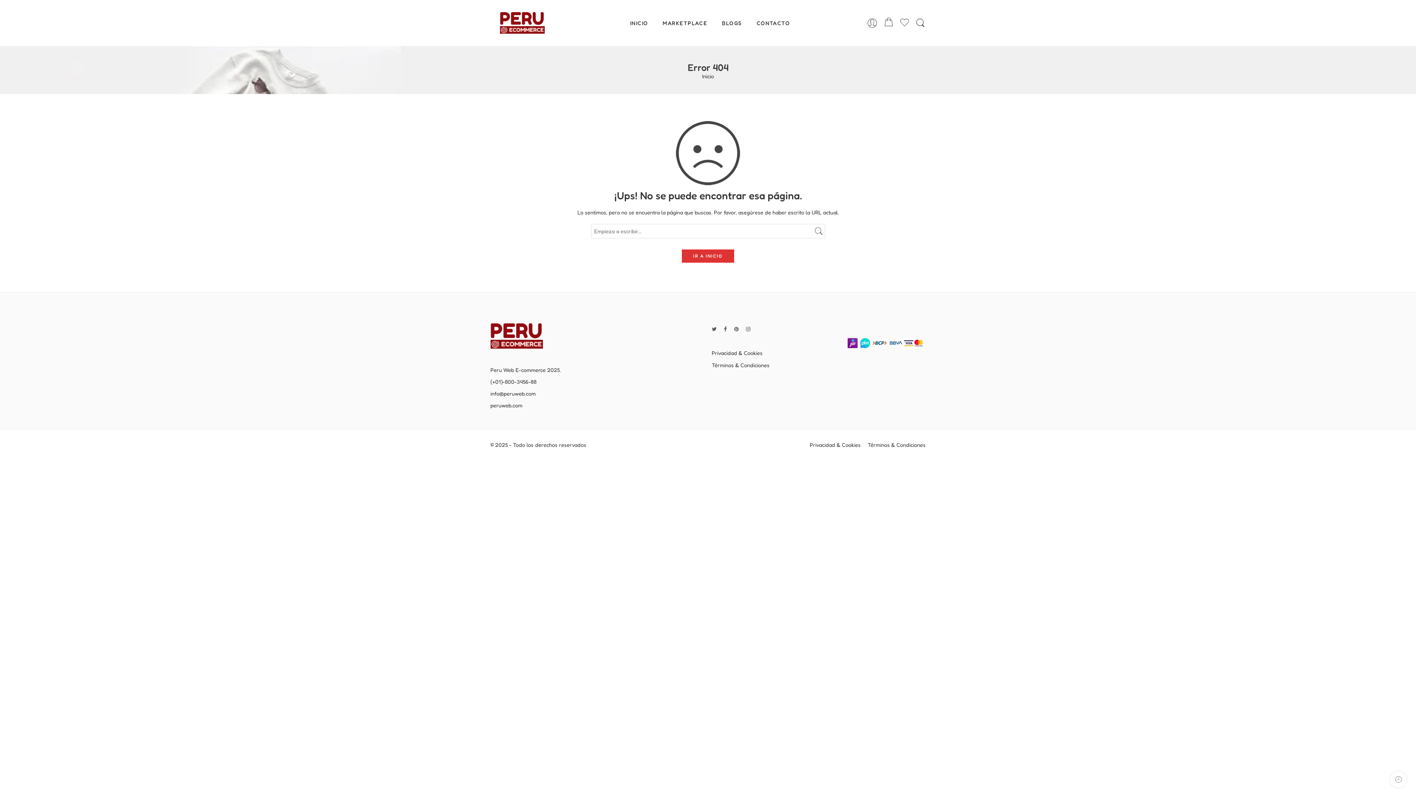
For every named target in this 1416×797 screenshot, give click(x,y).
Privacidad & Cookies (737, 353)
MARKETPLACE (685, 23)
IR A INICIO (708, 256)
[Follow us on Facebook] (725, 329)
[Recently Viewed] (1398, 779)
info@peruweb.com (513, 393)
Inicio (708, 76)
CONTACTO (773, 23)
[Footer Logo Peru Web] (521, 335)
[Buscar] (920, 22)
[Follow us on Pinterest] (736, 329)
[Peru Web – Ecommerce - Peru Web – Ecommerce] (521, 23)
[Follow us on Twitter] (714, 329)
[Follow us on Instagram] (748, 329)
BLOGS (732, 23)
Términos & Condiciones (741, 365)
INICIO (639, 23)
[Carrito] (889, 23)
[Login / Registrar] (872, 23)
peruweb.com (506, 405)
